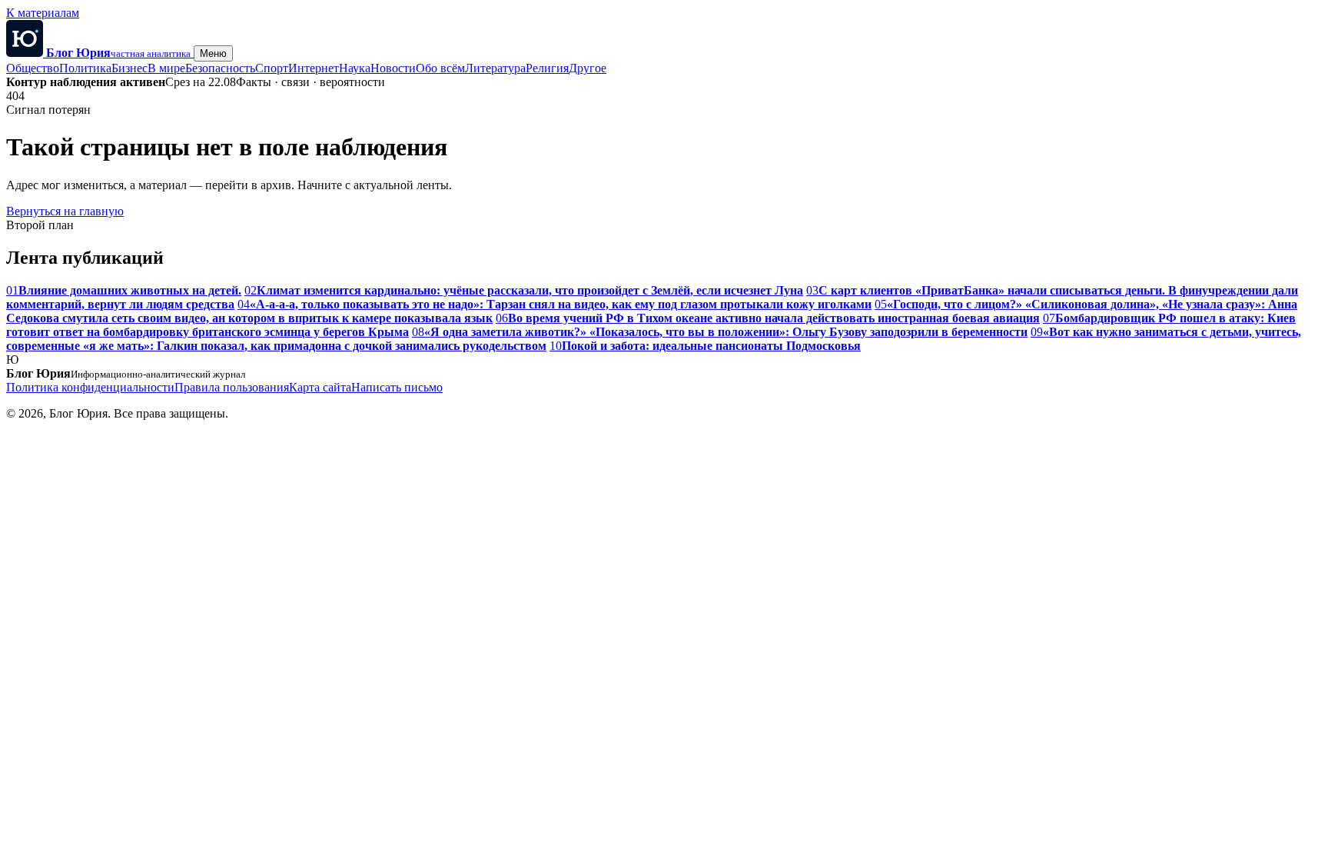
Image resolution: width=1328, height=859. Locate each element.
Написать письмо (397, 387)
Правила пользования (231, 387)
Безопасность (220, 68)
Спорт (271, 68)
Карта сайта (320, 387)
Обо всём (440, 68)
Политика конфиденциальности (90, 387)
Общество (32, 68)
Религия (547, 68)
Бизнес (129, 68)
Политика (85, 68)
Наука (354, 68)
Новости (393, 68)
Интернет (313, 68)
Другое (587, 68)
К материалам (42, 12)
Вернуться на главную (65, 211)
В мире (166, 68)
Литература (495, 68)
